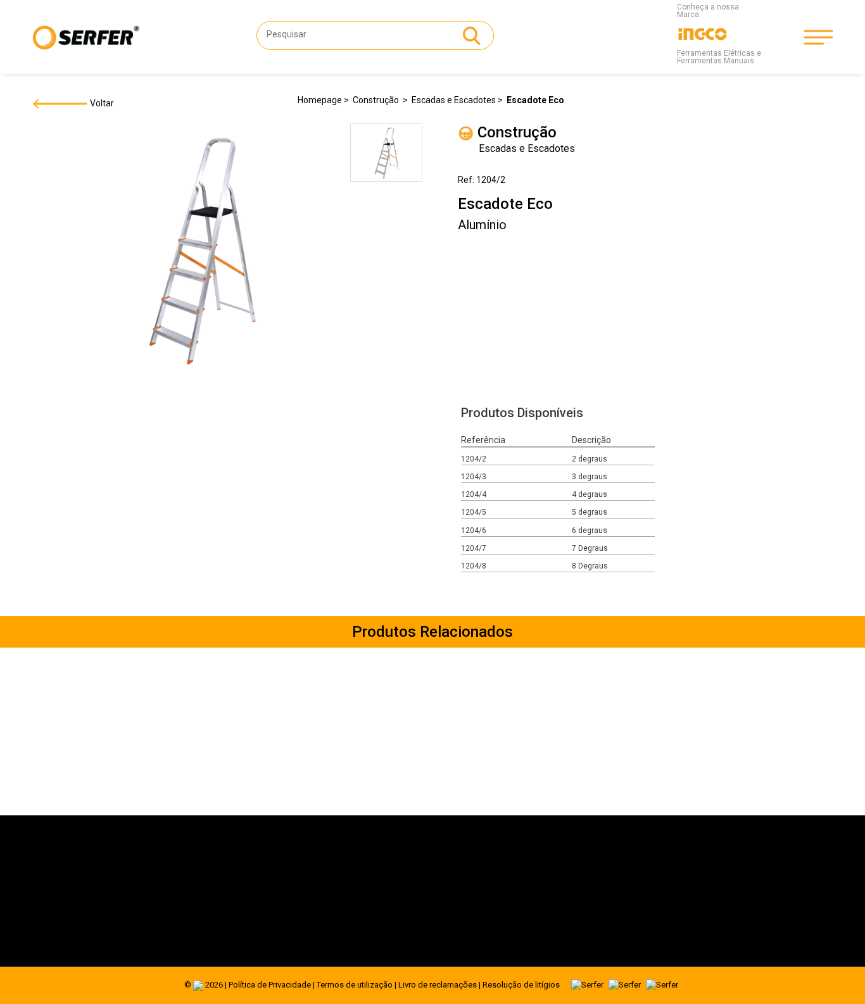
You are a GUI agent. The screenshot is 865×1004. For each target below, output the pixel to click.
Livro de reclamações (437, 984)
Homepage (320, 100)
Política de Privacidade (270, 984)
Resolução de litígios (521, 984)
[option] (386, 155)
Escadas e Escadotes (454, 100)
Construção (377, 100)
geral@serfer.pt (473, 890)
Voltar (101, 103)
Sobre (180, 877)
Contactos (189, 927)
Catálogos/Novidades (211, 910)
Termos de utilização (355, 984)
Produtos (186, 894)
